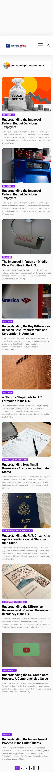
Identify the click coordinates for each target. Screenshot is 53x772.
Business (7, 322)
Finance (7, 257)
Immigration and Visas (14, 602)
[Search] (48, 45)
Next (36, 768)
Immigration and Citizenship (17, 531)
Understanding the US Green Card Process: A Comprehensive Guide (25, 676)
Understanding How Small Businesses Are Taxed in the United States (26, 468)
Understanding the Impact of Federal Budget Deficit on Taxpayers (21, 123)
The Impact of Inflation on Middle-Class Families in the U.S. (29, 65)
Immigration (9, 670)
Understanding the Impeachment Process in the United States (24, 741)
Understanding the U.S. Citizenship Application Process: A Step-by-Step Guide (26, 539)
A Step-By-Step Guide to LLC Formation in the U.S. (22, 399)
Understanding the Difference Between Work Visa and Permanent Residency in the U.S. (26, 610)
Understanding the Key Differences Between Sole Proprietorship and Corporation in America (26, 329)
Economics (8, 115)
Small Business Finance (15, 460)
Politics (7, 735)
